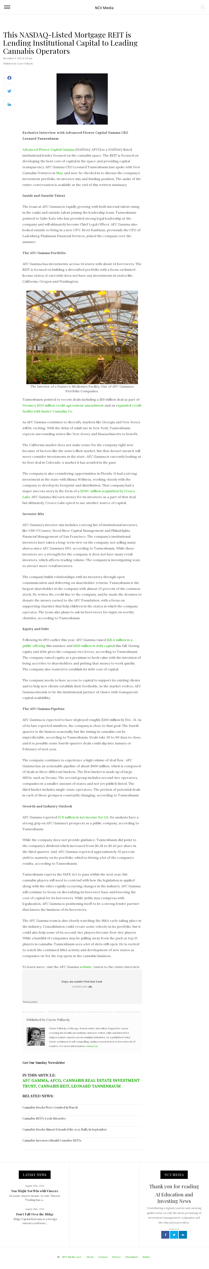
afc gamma (35, 1080)
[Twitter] (9, 93)
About (90, 1256)
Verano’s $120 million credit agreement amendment (63, 405)
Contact (102, 1256)
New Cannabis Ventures (33, 1012)
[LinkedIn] (9, 106)
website (86, 967)
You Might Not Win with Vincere (34, 1191)
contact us (91, 1046)
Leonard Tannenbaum (96, 1086)
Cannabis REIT (53, 1086)
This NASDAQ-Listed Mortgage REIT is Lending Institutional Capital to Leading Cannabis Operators (94, 1012)
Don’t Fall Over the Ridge (35, 1214)
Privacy (116, 1256)
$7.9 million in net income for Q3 (83, 817)
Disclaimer (131, 1256)
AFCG (55, 1080)
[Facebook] (9, 80)
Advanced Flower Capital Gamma (48, 149)
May (59, 173)
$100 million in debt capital (94, 646)
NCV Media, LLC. (72, 1256)
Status (146, 1256)
